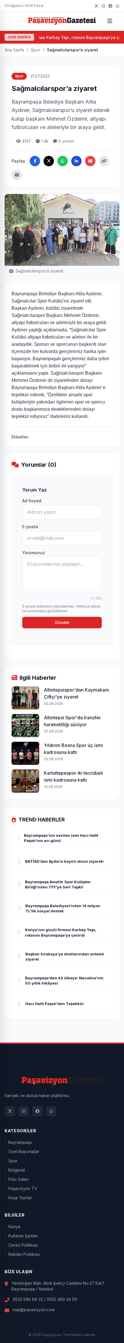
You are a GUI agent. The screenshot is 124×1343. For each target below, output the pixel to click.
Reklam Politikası (24, 1254)
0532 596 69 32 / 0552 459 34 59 (45, 1299)
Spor (35, 49)
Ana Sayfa (14, 49)
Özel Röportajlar (23, 1151)
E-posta (30, 526)
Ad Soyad (31, 500)
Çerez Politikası (23, 1245)
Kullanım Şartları (23, 1235)
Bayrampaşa (20, 1142)
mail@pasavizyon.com (34, 1309)
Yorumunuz (33, 552)
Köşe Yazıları (20, 1197)
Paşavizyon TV (22, 1188)
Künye (14, 1226)
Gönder (62, 622)
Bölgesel (16, 1170)
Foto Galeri (18, 1179)
